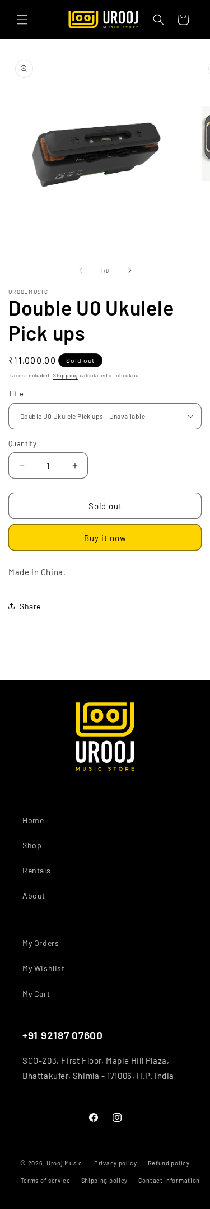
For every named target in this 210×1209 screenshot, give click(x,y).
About (33, 895)
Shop (31, 845)
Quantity (22, 443)
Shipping (65, 375)
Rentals (36, 870)
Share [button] (30, 606)
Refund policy (169, 1163)
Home (33, 820)
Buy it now (105, 538)
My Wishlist (43, 968)
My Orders (40, 943)
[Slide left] (80, 270)
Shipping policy (104, 1180)
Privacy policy (115, 1163)
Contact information (169, 1180)
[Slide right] (130, 270)
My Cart (36, 993)
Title (16, 393)
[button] (22, 19)
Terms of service (46, 1180)
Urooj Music (64, 1163)
